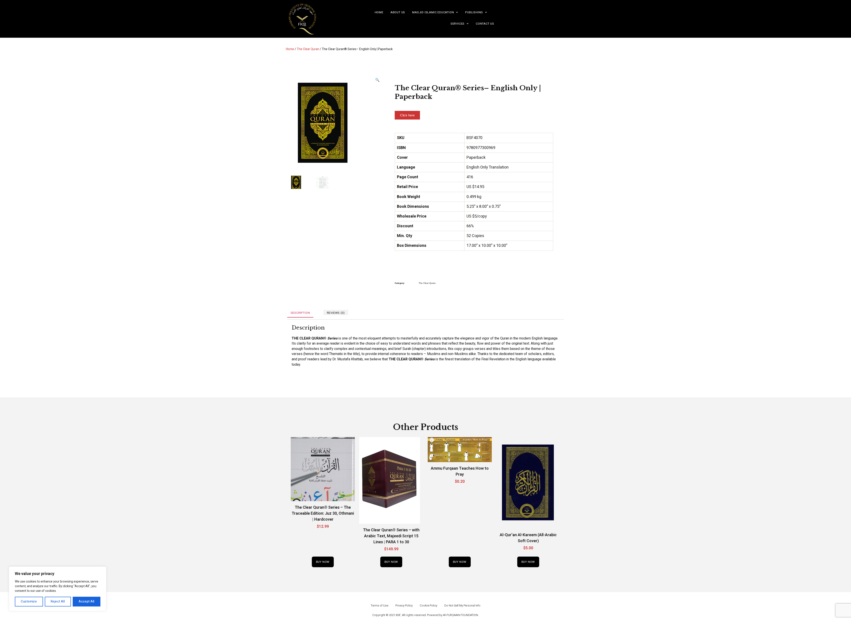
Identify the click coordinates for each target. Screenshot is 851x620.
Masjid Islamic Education (433, 12)
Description (300, 313)
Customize (29, 601)
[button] (407, 115)
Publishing (474, 12)
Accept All (86, 601)
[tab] (300, 312)
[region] (57, 589)
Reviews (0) (336, 313)
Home (379, 12)
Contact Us (485, 24)
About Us (397, 12)
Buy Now (323, 562)
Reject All (58, 601)
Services (458, 24)
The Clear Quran (308, 49)
